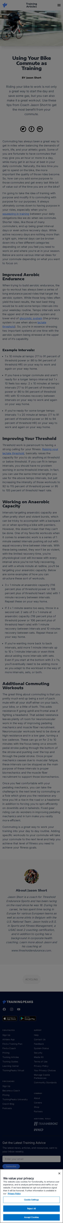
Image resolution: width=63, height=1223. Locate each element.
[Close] (59, 1173)
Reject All (31, 1208)
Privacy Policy (14, 1193)
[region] (31, 1196)
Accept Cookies (31, 1217)
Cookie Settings (31, 1199)
